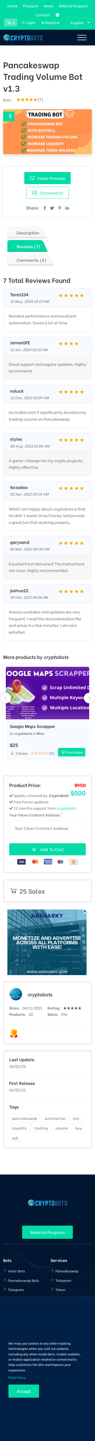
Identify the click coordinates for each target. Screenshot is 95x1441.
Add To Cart (51, 849)
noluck (17, 391)
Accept (24, 1391)
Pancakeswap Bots (23, 1280)
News (48, 5)
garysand (19, 542)
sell (15, 1138)
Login (30, 22)
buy (78, 1128)
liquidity (19, 1128)
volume (61, 1128)
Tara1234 (19, 294)
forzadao (19, 487)
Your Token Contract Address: (36, 815)
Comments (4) (31, 260)
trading (41, 1128)
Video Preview (51, 178)
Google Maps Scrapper (32, 726)
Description (28, 233)
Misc (40, 733)
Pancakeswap (66, 1270)
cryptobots (23, 733)
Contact (43, 14)
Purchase (74, 752)
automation (55, 1118)
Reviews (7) (28, 246)
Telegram (16, 1289)
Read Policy (17, 1377)
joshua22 (19, 590)
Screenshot (51, 193)
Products (31, 5)
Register (52, 22)
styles (16, 439)
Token (60, 1289)
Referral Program (73, 5)
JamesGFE (20, 342)
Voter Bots (16, 1270)
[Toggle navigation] (82, 37)
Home (12, 5)
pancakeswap (24, 1118)
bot (76, 1118)
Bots (7, 99)
